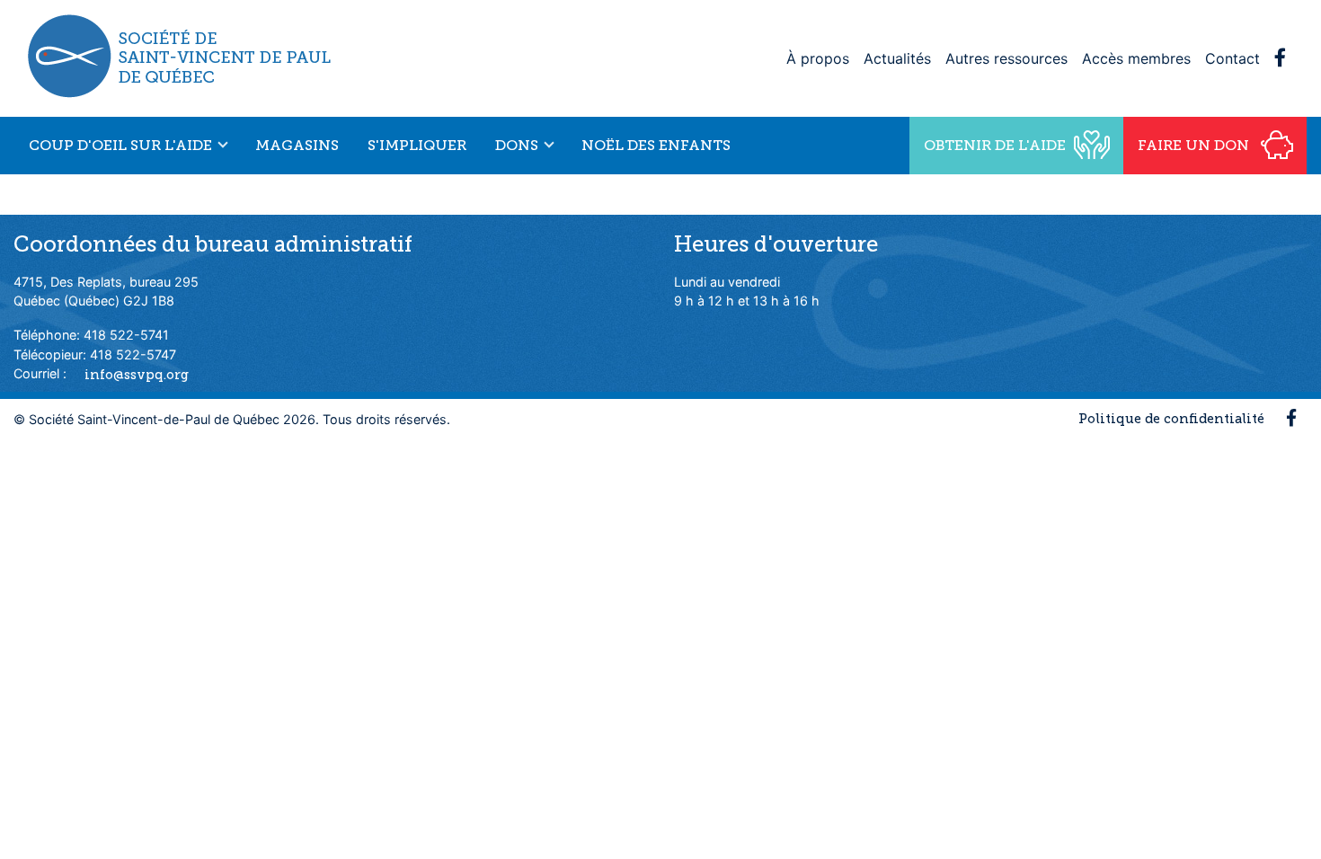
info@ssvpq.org (136, 374)
